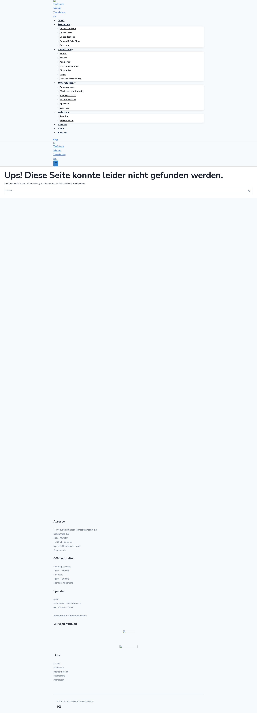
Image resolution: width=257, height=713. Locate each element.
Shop (61, 128)
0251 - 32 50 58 (64, 542)
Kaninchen (65, 62)
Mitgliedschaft (68, 95)
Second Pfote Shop (70, 41)
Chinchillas (65, 70)
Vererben (64, 108)
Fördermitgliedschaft (71, 91)
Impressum (58, 680)
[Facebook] (54, 140)
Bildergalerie (66, 120)
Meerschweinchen (69, 66)
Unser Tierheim (68, 28)
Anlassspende (67, 87)
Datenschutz (59, 676)
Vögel (63, 74)
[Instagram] (57, 140)
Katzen (63, 58)
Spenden (64, 104)
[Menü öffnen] (55, 163)
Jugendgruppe (67, 37)
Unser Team (66, 33)
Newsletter (58, 667)
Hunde (63, 53)
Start (61, 20)
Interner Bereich (60, 671)
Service (62, 124)
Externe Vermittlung (71, 79)
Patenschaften (68, 99)
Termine (64, 116)
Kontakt (62, 132)
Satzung (64, 45)
